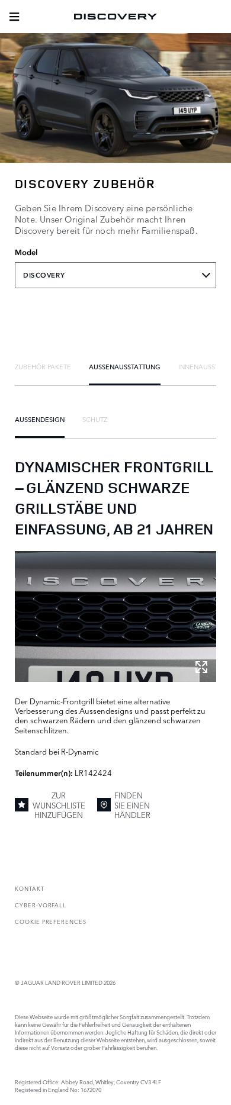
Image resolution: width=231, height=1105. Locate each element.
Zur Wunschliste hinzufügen (59, 804)
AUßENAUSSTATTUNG (125, 366)
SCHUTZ (94, 419)
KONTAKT (29, 888)
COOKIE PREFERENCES (50, 921)
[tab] (43, 366)
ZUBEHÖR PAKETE (43, 366)
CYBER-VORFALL (40, 905)
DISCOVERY (44, 275)
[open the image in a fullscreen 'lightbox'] (115, 616)
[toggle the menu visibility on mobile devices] (14, 16)
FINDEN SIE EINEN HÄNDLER (132, 804)
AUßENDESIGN (40, 419)
